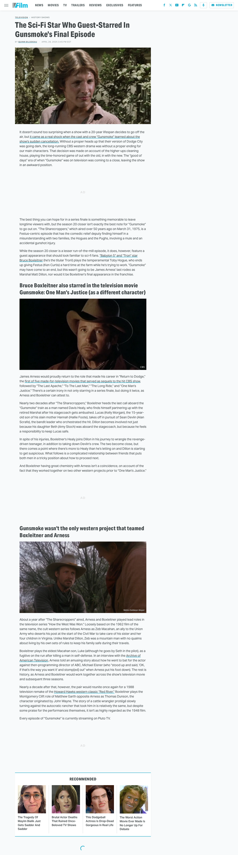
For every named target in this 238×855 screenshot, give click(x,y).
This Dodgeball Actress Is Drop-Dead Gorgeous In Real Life (100, 821)
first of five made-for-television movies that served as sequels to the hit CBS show (82, 381)
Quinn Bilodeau (27, 42)
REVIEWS (95, 5)
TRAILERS (78, 5)
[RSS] (196, 6)
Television (21, 17)
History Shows (40, 17)
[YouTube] (177, 6)
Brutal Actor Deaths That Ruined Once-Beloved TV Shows (64, 821)
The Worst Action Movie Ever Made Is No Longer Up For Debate (132, 823)
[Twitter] (170, 6)
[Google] (189, 6)
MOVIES (53, 5)
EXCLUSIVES (114, 5)
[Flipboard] (183, 6)
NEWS (39, 5)
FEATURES (135, 5)
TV (65, 5)
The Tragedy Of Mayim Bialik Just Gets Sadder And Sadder (29, 823)
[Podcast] (203, 5)
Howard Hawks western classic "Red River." (84, 692)
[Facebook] (164, 6)
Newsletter (224, 5)
